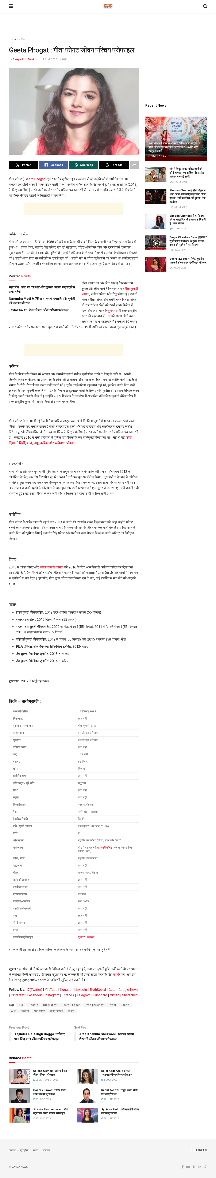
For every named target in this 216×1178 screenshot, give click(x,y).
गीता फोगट (39, 1011)
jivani (112, 1004)
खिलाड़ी (25, 1011)
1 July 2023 (110, 1080)
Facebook (34, 995)
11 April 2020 (49, 59)
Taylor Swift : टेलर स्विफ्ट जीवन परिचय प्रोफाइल (39, 310)
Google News (129, 990)
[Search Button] (205, 6)
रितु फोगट (111, 311)
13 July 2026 (158, 156)
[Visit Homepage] (108, 6)
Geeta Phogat (35, 179)
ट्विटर (81, 937)
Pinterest (17, 995)
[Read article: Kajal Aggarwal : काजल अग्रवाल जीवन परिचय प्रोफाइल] (87, 1076)
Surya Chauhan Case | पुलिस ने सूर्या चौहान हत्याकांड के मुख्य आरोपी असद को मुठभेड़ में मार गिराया (188, 241)
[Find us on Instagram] (205, 1167)
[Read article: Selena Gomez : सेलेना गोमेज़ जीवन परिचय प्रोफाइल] (19, 1076)
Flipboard (100, 995)
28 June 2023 (43, 1099)
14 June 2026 (179, 207)
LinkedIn (80, 990)
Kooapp (66, 990)
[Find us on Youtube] (188, 1167)
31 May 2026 (178, 250)
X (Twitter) (34, 990)
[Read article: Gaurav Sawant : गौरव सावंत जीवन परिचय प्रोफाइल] (19, 1095)
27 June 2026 (179, 181)
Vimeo (114, 995)
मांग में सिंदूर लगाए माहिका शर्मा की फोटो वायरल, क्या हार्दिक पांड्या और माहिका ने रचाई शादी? (187, 172)
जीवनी (71, 1011)
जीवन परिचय (56, 1011)
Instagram (52, 995)
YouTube (51, 990)
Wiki (14, 1011)
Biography (50, 1004)
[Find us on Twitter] (194, 1167)
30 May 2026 (178, 267)
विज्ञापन (46, 1150)
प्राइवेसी (24, 1150)
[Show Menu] (11, 6)
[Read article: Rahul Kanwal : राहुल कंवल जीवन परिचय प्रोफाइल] (87, 1095)
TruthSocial (98, 990)
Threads (68, 995)
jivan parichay (94, 1004)
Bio (21, 1004)
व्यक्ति (22, 39)
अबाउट (12, 1150)
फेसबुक (90, 937)
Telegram (83, 995)
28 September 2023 (46, 1080)
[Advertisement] (108, 25)
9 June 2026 (178, 228)
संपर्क (116, 974)
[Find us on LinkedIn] (199, 1167)
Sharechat (129, 995)
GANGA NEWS (20, 1166)
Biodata (33, 1004)
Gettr (112, 990)
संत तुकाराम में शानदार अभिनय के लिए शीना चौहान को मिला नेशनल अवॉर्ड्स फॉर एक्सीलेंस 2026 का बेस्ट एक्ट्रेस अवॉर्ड (174, 147)
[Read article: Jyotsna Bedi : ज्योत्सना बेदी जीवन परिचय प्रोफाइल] (87, 1115)
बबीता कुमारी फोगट (51, 567)
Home (12, 39)
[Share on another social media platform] (134, 165)
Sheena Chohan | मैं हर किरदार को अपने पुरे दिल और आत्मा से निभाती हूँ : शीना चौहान (188, 219)
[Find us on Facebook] (183, 1167)
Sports (125, 1004)
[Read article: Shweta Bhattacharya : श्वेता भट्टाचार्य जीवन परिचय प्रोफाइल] (19, 1115)
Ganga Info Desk (23, 59)
